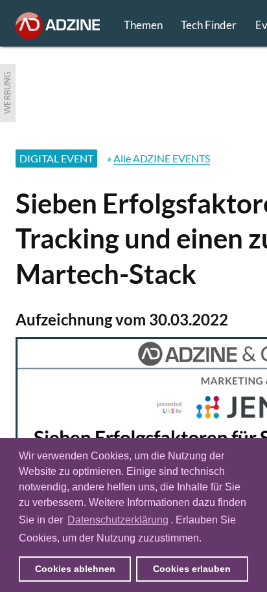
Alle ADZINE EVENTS (161, 158)
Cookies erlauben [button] (192, 569)
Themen (143, 25)
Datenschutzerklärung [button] (117, 519)
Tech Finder (209, 25)
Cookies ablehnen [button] (75, 569)
